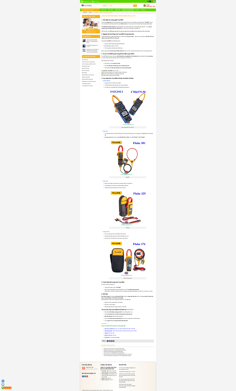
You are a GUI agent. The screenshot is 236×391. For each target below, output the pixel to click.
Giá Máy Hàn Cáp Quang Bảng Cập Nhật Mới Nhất (113, 351)
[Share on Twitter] (110, 341)
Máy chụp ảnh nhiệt (86, 66)
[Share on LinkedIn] (113, 341)
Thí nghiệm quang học (86, 83)
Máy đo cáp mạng (85, 68)
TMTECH (129, 309)
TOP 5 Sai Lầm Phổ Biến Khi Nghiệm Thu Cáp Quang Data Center (92, 41)
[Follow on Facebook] (148, 1)
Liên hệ (143, 9)
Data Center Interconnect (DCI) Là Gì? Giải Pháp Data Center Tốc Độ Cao (118, 354)
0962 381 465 (91, 29)
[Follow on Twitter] (85, 376)
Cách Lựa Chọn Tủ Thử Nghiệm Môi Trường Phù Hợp (114, 352)
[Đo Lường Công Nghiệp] (91, 5)
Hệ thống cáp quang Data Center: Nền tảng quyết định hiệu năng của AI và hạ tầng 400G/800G (127, 381)
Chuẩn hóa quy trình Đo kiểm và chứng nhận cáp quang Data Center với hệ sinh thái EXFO (92, 51)
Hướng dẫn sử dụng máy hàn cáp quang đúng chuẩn (114, 348)
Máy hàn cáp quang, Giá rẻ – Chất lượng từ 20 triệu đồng (115, 350)
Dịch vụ (125, 9)
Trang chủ (103, 9)
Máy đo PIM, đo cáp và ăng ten (88, 74)
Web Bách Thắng (110, 390)
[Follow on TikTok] (150, 1)
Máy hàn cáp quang (86, 77)
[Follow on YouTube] (152, 1)
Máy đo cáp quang (85, 70)
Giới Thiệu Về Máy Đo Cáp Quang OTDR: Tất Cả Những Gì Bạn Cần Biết (117, 355)
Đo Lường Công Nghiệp (115, 337)
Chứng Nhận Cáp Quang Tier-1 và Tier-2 (92, 46)
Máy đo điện (84, 72)
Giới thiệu (110, 9)
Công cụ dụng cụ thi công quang (88, 61)
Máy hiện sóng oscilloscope (87, 79)
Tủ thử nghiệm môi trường (87, 85)
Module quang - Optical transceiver (89, 81)
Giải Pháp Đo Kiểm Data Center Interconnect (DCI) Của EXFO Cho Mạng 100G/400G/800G (127, 386)
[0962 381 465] (3, 387)
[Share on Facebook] (108, 341)
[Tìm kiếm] (135, 6)
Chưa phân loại (85, 59)
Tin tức (137, 9)
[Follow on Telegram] (154, 1)
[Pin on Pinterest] (112, 341)
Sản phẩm (117, 9)
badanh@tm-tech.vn (91, 32)
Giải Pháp (131, 9)
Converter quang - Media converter (89, 63)
